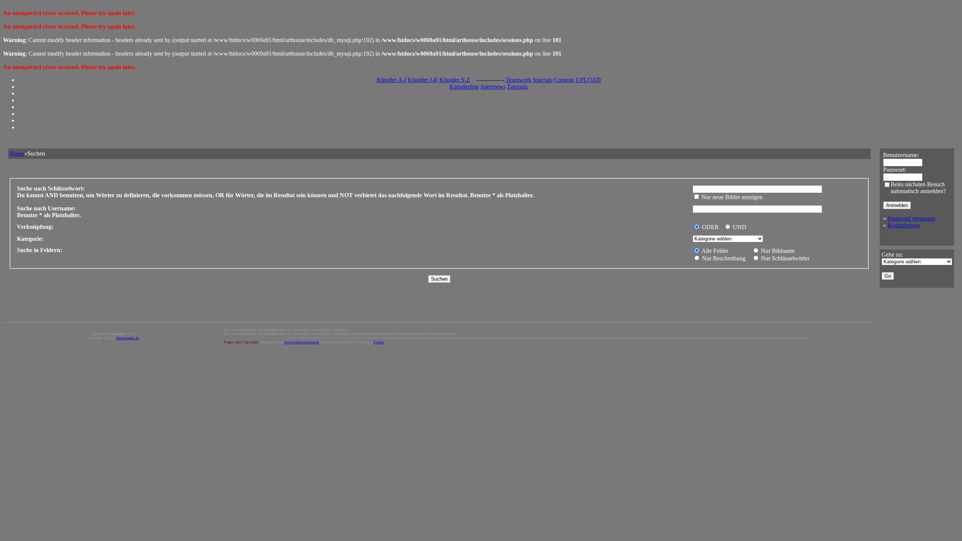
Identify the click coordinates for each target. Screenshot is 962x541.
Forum (379, 342)
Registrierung (904, 225)
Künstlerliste (464, 86)
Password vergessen (911, 218)
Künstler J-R (423, 80)
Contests (564, 80)
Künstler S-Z (454, 80)
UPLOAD (588, 80)
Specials (542, 80)
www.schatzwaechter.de (301, 342)
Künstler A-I (391, 80)
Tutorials (517, 86)
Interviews (493, 86)
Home (17, 153)
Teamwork (518, 80)
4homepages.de (127, 338)
